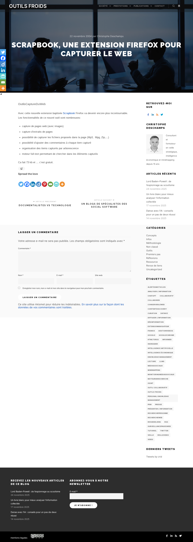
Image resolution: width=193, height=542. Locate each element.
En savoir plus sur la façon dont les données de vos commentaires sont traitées (71, 306)
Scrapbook (69, 113)
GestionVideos (165, 331)
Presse (158, 404)
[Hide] (1, 94)
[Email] (50, 182)
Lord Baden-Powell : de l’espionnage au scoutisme (35, 491)
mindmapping (154, 370)
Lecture (152, 361)
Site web (98, 275)
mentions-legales (19, 537)
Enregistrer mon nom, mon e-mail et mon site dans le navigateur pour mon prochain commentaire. (63, 288)
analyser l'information (159, 291)
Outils (149, 250)
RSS (166, 422)
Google (151, 335)
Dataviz (164, 313)
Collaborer (154, 300)
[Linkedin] (32, 182)
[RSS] (157, 115)
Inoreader (153, 344)
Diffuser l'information (159, 318)
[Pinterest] (44, 182)
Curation (152, 313)
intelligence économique (160, 352)
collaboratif (167, 296)
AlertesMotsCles (157, 287)
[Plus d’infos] (179, 6)
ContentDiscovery (157, 309)
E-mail (60, 275)
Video (150, 439)
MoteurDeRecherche (158, 379)
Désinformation (156, 322)
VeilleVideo (163, 435)
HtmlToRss (153, 339)
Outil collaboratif (157, 387)
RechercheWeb (155, 417)
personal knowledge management (158, 398)
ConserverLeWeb (156, 304)
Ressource (152, 261)
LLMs (162, 361)
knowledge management (160, 357)
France (151, 331)
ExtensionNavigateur (158, 326)
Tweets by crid (154, 456)
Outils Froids (154, 392)
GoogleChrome (166, 335)
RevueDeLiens (154, 422)
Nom (20, 275)
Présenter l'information (160, 409)
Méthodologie (153, 243)
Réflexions (152, 258)
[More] (62, 182)
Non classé (152, 246)
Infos (149, 239)
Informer (167, 339)
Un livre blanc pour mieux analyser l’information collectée (160, 198)
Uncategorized (154, 269)
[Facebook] (27, 182)
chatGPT (152, 296)
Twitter (164, 431)
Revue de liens (154, 265)
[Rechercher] (173, 6)
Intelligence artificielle (160, 348)
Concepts (151, 235)
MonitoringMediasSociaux (161, 374)
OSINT (150, 383)
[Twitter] (21, 182)
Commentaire (24, 248)
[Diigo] (38, 182)
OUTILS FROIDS (24, 6)
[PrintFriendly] (56, 182)
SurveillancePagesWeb (159, 426)
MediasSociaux (155, 366)
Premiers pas (153, 254)
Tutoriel (152, 431)
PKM (150, 404)
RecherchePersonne (158, 413)
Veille (151, 435)
